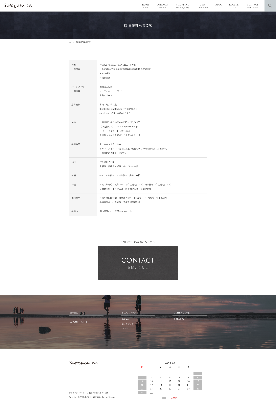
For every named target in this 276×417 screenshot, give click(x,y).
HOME (146, 6)
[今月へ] (151, 360)
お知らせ (126, 319)
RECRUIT (234, 6)
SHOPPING (183, 6)
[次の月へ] (201, 362)
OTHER (181, 312)
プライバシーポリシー (77, 392)
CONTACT (252, 6)
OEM (202, 6)
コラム (125, 328)
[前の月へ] (139, 362)
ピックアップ (128, 323)
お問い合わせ (180, 319)
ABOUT (78, 321)
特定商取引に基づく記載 (98, 392)
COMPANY (163, 6)
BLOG (218, 6)
